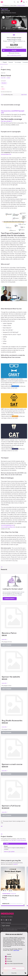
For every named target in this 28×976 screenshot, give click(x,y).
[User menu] (23, 2)
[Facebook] (1, 920)
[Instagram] (8, 920)
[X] (4, 920)
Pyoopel (4, 9)
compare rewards (9, 598)
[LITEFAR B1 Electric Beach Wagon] (13, 879)
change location (21, 5)
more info (3, 77)
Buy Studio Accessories (12, 720)
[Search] (14, 2)
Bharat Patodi (6, 10)
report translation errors (12, 929)
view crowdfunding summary (14, 55)
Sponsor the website (11, 677)
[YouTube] (6, 920)
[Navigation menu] (26, 2)
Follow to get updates (9, 851)
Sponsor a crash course (12, 764)
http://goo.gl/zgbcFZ (6, 121)
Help (12, 840)
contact (8, 77)
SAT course (15, 416)
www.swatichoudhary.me (8, 527)
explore (15, 864)
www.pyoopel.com (6, 154)
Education (4, 83)
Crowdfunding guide (21, 840)
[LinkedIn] (10, 920)
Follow (14, 50)
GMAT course (15, 386)
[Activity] (21, 2)
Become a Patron (9, 633)
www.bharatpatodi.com (7, 525)
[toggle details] (24, 905)
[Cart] (18, 2)
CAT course (15, 449)
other (3, 88)
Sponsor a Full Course (11, 806)
